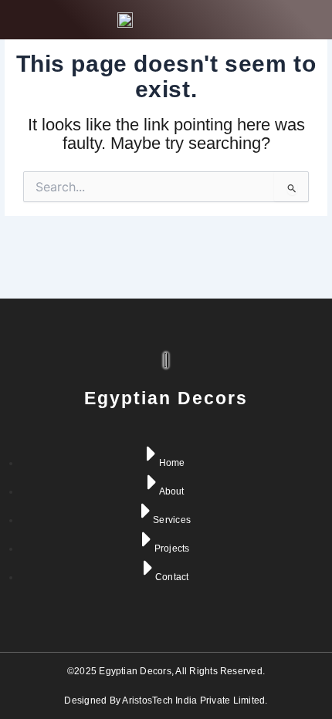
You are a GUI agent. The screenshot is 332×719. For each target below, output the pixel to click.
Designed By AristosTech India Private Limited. (165, 700)
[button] (305, 19)
